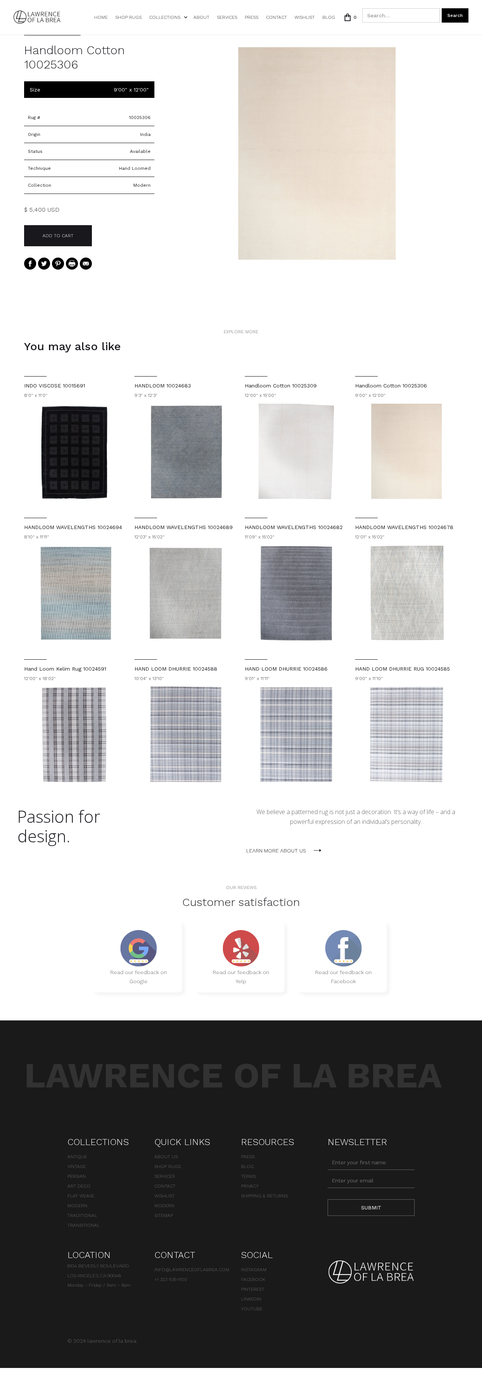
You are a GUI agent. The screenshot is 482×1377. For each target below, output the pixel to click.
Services (227, 17)
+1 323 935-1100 (170, 1279)
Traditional (82, 1215)
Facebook (253, 1279)
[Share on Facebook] (30, 263)
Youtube (251, 1308)
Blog (328, 17)
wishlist (304, 17)
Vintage (76, 1166)
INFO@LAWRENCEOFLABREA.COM (191, 1269)
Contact (276, 17)
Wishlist (164, 1196)
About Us (166, 1156)
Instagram (254, 1269)
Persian (76, 1176)
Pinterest (252, 1289)
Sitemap (163, 1215)
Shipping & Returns (264, 1196)
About (201, 17)
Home (101, 17)
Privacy (250, 1186)
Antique (77, 1156)
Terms (248, 1176)
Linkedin (251, 1299)
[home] (37, 17)
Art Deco (78, 1186)
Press (251, 17)
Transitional (83, 1225)
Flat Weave (80, 1196)
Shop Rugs (128, 17)
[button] (167, 17)
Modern (77, 1205)
